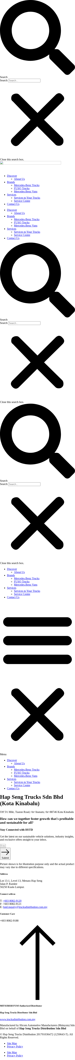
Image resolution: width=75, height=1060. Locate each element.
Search (4, 80)
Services (11, 194)
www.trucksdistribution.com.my (17, 1019)
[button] (37, 39)
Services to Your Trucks (27, 197)
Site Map (12, 1043)
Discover (12, 175)
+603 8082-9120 (12, 900)
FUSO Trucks (21, 188)
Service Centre (22, 200)
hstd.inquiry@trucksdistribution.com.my (25, 907)
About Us (19, 178)
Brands (11, 182)
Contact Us (13, 204)
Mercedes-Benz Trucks (26, 185)
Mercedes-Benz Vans (25, 191)
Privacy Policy (15, 1046)
